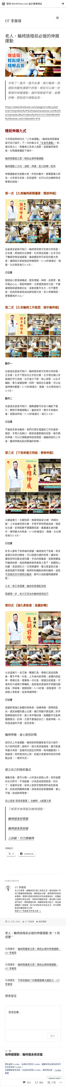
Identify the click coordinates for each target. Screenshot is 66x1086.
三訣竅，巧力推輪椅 (21, 838)
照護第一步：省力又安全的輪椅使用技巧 (26, 593)
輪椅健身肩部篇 (18, 828)
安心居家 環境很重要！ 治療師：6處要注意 (28, 800)
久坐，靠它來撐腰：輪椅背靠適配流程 (25, 586)
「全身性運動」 (46, 142)
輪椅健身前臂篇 (18, 819)
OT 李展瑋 (13, 20)
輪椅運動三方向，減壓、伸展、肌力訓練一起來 (30, 166)
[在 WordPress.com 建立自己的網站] (33, 3)
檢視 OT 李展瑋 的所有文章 (27, 911)
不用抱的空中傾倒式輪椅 (18, 574)
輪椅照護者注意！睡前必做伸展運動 (24, 158)
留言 (52, 1035)
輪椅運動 (42, 921)
